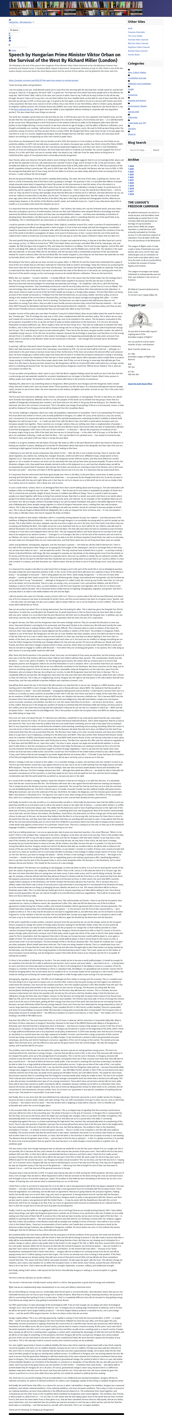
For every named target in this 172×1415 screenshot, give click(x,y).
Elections (132, 129)
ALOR (130, 28)
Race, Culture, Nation (137, 72)
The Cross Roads (135, 36)
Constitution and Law (137, 78)
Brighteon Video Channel (139, 47)
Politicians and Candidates (139, 84)
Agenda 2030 (133, 112)
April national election (23, 109)
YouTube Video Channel (138, 40)
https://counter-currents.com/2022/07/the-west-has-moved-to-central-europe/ (44, 80)
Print (14, 50)
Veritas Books (134, 55)
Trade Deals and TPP (137, 123)
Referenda (132, 117)
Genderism (132, 95)
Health (131, 89)
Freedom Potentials (136, 32)
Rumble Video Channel (137, 51)
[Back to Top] (168, 1410)
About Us (132, 134)
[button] (66, 36)
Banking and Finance (137, 100)
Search (15, 30)
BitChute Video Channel (138, 43)
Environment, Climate (137, 106)
